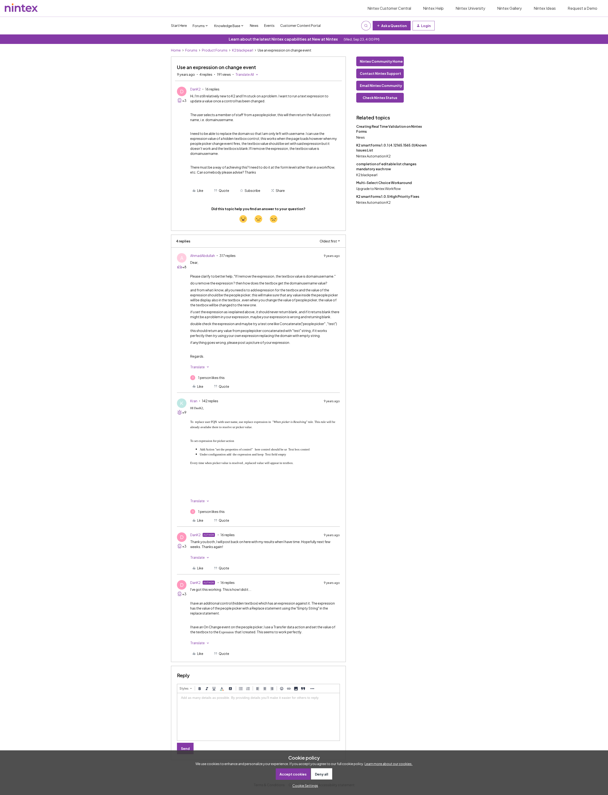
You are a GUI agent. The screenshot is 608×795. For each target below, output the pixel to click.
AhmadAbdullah (202, 255)
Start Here (179, 25)
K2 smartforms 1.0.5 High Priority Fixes (387, 196)
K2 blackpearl (242, 50)
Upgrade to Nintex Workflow (378, 188)
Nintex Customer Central (389, 8)
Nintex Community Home (381, 61)
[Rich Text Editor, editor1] (258, 717)
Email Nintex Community (381, 85)
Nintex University (470, 8)
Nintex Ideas (545, 8)
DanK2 (195, 89)
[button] (392, 25)
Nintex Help (433, 8)
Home (176, 50)
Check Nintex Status (380, 97)
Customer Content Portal (300, 25)
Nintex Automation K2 (373, 156)
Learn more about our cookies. (389, 764)
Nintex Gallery (509, 8)
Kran (193, 401)
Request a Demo (582, 8)
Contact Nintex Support (380, 73)
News (254, 25)
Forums (191, 50)
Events (269, 25)
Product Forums (215, 50)
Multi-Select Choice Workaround (384, 182)
